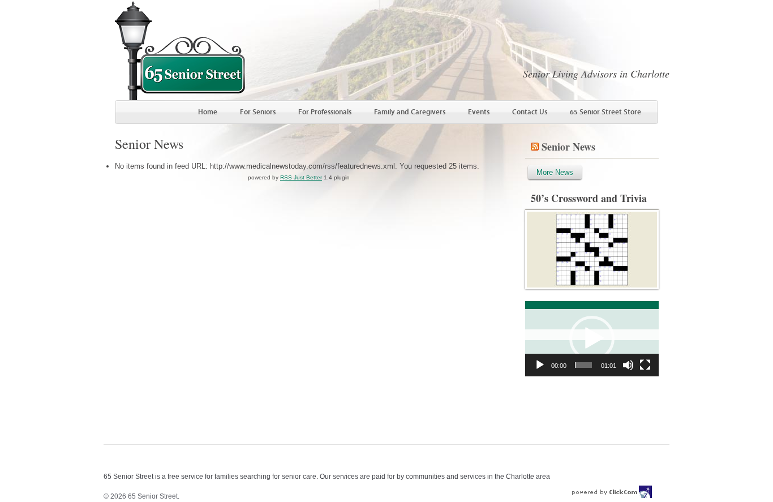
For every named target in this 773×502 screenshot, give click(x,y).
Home (207, 112)
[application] (592, 338)
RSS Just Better (301, 177)
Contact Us (529, 112)
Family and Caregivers (409, 112)
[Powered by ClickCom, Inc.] (612, 496)
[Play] (540, 365)
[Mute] (628, 365)
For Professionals (324, 112)
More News (554, 172)
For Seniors (258, 112)
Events (478, 112)
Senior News (568, 146)
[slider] (583, 365)
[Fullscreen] (645, 365)
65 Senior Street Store (605, 112)
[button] (592, 338)
